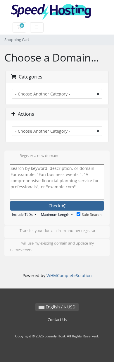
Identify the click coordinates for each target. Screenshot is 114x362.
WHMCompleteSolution (69, 275)
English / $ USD (59, 307)
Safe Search (91, 214)
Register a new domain (39, 155)
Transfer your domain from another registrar (58, 230)
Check (55, 206)
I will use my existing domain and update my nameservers (52, 246)
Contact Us (57, 319)
